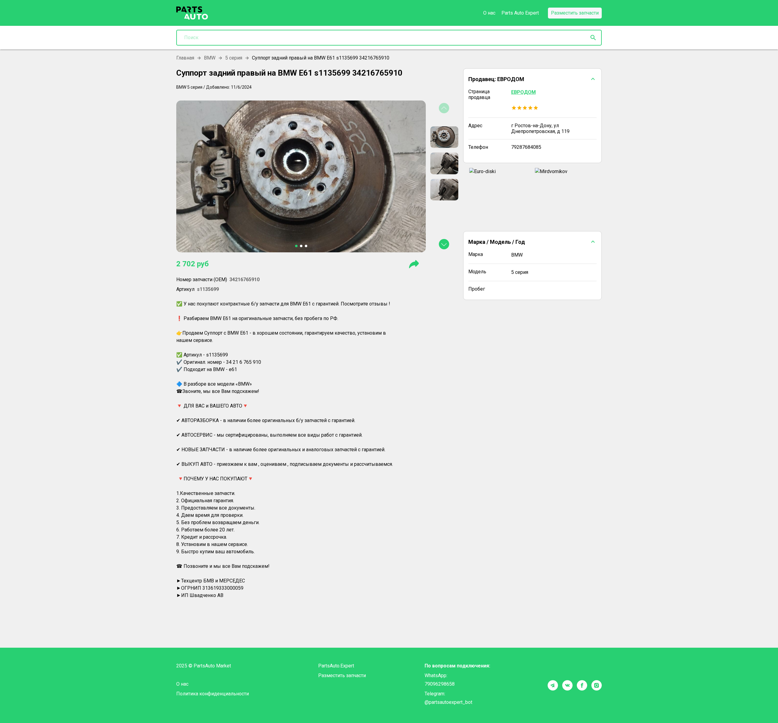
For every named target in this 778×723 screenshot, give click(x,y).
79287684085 (526, 147)
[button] (532, 79)
